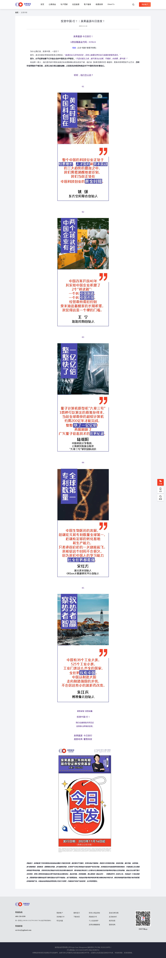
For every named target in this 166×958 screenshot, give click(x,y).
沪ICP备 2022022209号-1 (102, 947)
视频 (74, 48)
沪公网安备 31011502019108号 (77, 950)
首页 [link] (16, 12)
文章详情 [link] (24, 12)
